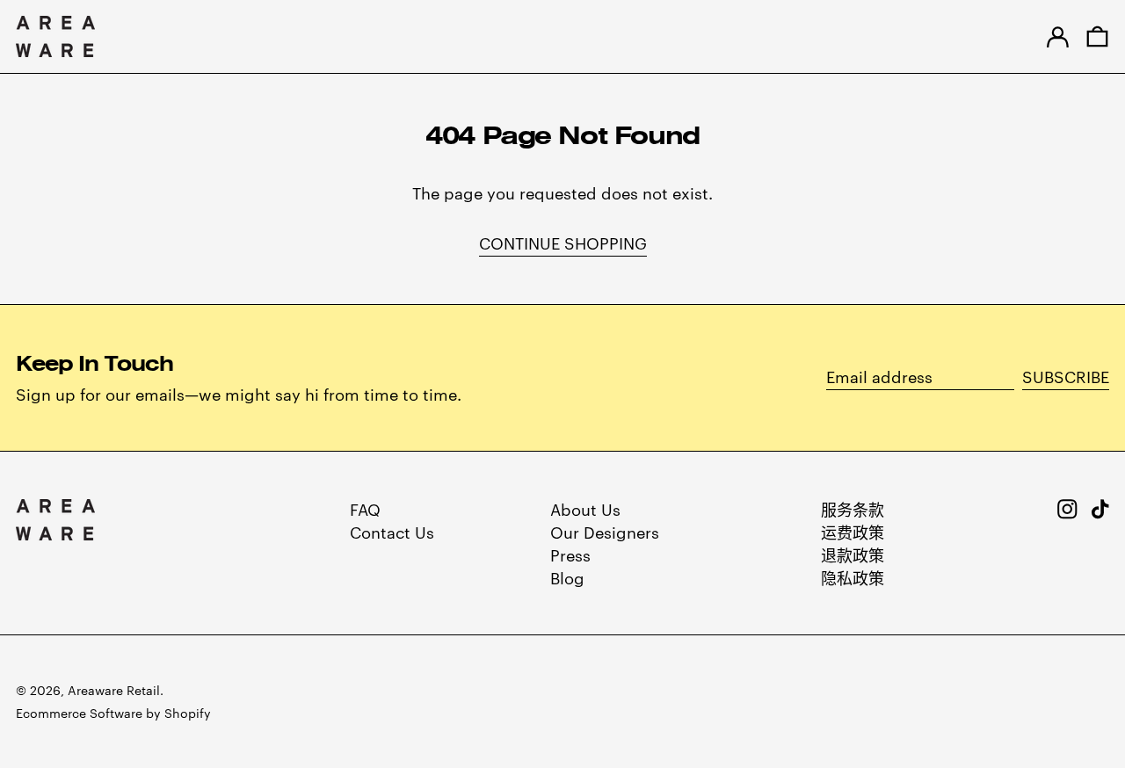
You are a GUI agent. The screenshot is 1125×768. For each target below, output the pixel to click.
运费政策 (852, 531)
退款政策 (852, 554)
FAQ (365, 508)
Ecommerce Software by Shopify (113, 712)
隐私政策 (852, 577)
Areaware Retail (114, 690)
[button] (1097, 36)
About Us (585, 508)
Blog (567, 577)
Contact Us (392, 531)
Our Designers (604, 531)
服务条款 (852, 508)
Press (570, 554)
